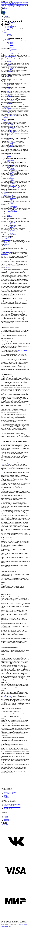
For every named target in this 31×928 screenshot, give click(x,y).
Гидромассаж (7, 2)
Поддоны (12, 132)
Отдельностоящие (11, 26)
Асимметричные (11, 25)
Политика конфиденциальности (12, 804)
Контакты (6, 244)
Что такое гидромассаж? (13, 3)
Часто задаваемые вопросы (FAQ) (12, 807)
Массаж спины (12, 178)
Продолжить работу (6, 926)
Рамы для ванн (8, 135)
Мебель (6, 32)
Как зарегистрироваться (10, 792)
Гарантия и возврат (9, 805)
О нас (4, 246)
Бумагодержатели (14, 220)
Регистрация (7, 240)
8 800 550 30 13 (4, 824)
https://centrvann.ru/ (5, 464)
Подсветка (12, 186)
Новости (6, 816)
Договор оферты (8, 808)
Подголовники (10, 160)
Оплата (5, 795)
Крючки (12, 233)
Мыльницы (13, 234)
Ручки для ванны (8, 163)
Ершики (12, 231)
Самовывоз (6, 797)
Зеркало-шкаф (12, 69)
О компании (4, 812)
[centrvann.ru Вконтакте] (15, 855)
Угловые (9, 23)
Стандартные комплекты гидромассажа (13, 170)
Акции (5, 241)
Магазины (3, 12)
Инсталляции (13, 206)
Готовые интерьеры (9, 34)
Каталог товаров (3, 15)
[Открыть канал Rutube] (4, 823)
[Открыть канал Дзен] (6, 823)
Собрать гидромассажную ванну (15, 4)
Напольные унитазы (13, 198)
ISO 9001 (6, 817)
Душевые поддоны (9, 122)
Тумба (11, 43)
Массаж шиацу (12, 181)
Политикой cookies (22, 924)
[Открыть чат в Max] (1, 10)
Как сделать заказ (8, 793)
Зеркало (12, 67)
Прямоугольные (11, 22)
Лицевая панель (12, 143)
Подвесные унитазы (12, 201)
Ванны (5, 20)
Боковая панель (12, 145)
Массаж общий (12, 173)
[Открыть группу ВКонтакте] (2, 823)
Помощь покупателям (6, 789)
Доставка (6, 796)
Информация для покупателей (8, 801)
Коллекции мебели (9, 37)
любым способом (22, 350)
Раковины (9, 108)
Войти (5, 238)
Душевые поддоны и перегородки (7, 118)
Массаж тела (12, 176)
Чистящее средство (9, 236)
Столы (8, 75)
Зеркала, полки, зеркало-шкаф (9, 63)
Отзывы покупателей (9, 815)
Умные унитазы (12, 204)
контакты (8, 267)
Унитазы (9, 196)
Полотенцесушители (12, 211)
